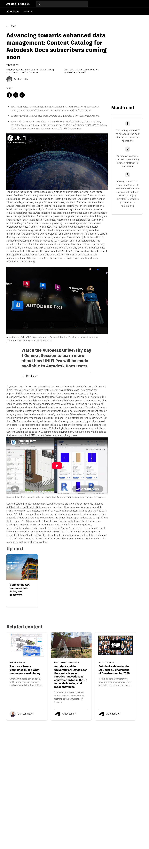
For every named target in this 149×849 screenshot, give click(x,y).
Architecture (32, 70)
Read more (32, 376)
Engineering (47, 70)
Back (13, 26)
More (27, 11)
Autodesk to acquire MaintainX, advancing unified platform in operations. (128, 161)
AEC (21, 70)
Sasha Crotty (21, 79)
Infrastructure (30, 73)
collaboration (91, 70)
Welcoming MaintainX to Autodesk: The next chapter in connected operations (128, 136)
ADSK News (12, 12)
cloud (79, 70)
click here (101, 535)
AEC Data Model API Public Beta (23, 507)
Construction (13, 73)
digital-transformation (76, 73)
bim (72, 70)
